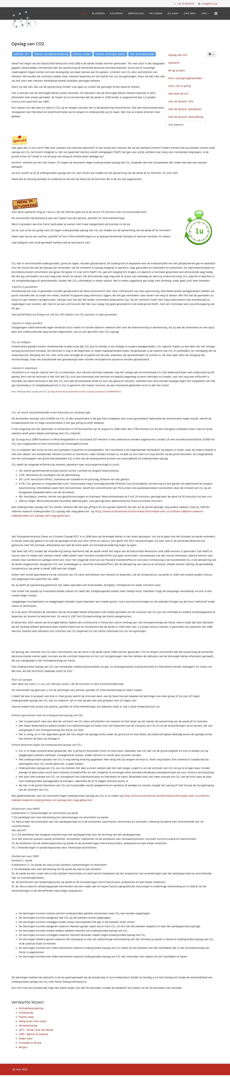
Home (83, 13)
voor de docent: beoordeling (185, 116)
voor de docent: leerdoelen (184, 109)
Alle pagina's (176, 124)
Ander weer (26, 1038)
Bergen (23, 1047)
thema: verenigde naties (110, 54)
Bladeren (98, 13)
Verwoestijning (28, 1025)
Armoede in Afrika (30, 1042)
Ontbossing (26, 1012)
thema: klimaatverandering (51, 54)
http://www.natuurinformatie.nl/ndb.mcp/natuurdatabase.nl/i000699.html (86, 391)
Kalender (116, 13)
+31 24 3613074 (185, 3)
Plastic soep (26, 1017)
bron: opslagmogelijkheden (185, 78)
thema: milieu (82, 54)
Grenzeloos (136, 13)
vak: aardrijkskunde (142, 54)
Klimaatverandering (31, 1008)
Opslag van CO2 (177, 55)
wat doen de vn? (178, 93)
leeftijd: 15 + (22, 54)
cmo (204, 13)
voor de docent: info (180, 101)
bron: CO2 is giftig (179, 86)
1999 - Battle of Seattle (33, 1034)
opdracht (174, 62)
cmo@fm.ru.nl (209, 3)
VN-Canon (155, 13)
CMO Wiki (190, 13)
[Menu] (215, 13)
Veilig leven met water (33, 1021)
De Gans (173, 13)
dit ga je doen (176, 70)
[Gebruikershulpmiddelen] (211, 54)
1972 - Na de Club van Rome (36, 1030)
